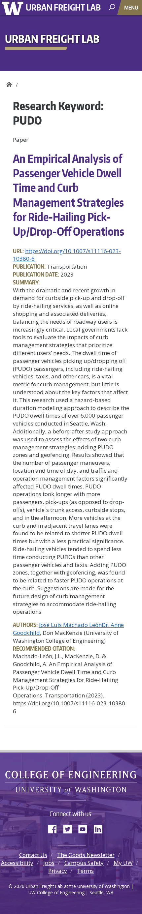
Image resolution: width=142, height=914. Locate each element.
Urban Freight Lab (63, 7)
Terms (85, 870)
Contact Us (33, 855)
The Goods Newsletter (86, 855)
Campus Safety (84, 863)
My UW (123, 863)
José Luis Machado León (70, 625)
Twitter (70, 828)
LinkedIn (100, 828)
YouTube (85, 828)
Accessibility (17, 863)
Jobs (48, 863)
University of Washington (14, 7)
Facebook (55, 828)
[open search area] (112, 7)
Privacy (57, 870)
